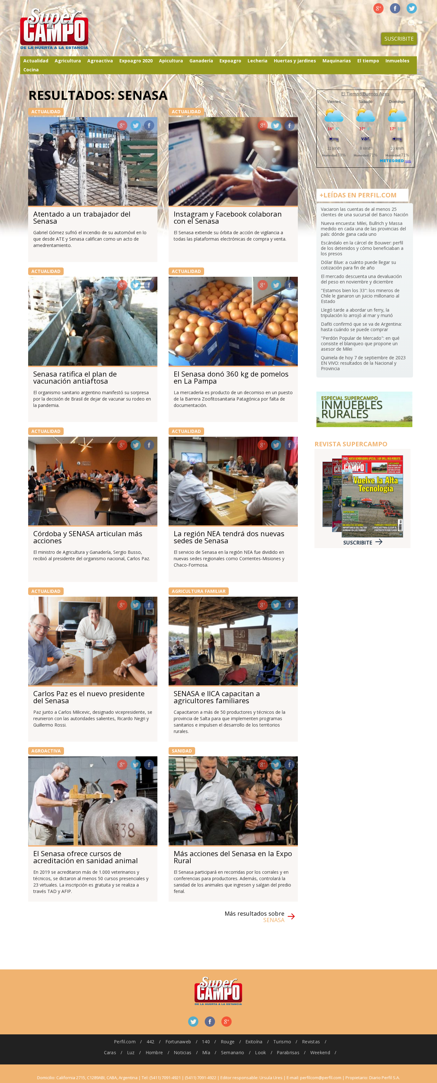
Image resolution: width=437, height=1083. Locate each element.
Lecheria (257, 61)
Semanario (232, 1052)
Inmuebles (397, 61)
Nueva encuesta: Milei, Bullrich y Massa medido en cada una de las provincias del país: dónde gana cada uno (363, 228)
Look (260, 1052)
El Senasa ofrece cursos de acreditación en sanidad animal (85, 856)
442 (151, 1042)
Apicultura (171, 61)
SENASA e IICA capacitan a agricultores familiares (217, 697)
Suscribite (399, 38)
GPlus (122, 125)
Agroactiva (100, 61)
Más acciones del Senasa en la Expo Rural (233, 856)
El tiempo (368, 61)
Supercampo (67, 29)
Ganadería (201, 61)
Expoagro (230, 61)
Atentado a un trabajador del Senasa (82, 217)
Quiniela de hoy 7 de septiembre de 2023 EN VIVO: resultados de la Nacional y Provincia (363, 362)
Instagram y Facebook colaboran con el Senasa (228, 217)
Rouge (227, 1042)
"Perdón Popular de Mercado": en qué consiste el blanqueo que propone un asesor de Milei (360, 343)
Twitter (412, 8)
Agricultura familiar (199, 591)
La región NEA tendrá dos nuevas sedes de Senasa (229, 537)
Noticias (182, 1052)
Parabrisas (288, 1052)
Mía (206, 1052)
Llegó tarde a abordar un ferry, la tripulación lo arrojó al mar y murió (357, 312)
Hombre (154, 1052)
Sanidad (182, 751)
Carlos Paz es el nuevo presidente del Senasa (89, 697)
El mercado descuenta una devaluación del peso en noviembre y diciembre (361, 279)
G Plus (378, 8)
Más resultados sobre (254, 917)
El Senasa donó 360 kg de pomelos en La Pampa (231, 377)
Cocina (31, 70)
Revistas (311, 1042)
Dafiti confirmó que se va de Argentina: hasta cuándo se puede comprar (361, 326)
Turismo (282, 1042)
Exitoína (253, 1042)
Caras (110, 1052)
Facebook (395, 8)
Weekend (320, 1052)
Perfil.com (125, 1042)
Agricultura (68, 61)
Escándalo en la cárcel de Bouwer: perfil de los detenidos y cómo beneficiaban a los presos (362, 248)
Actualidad (35, 61)
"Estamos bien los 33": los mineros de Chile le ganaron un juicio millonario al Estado (360, 295)
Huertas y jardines (295, 61)
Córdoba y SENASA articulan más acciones (87, 537)
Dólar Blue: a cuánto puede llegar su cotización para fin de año (358, 265)
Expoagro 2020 (136, 61)
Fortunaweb (178, 1042)
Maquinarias (336, 61)
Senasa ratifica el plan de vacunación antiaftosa (75, 377)
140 (206, 1042)
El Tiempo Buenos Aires (365, 93)
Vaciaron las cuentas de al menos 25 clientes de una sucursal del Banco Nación (364, 212)
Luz (131, 1052)
